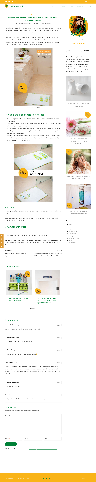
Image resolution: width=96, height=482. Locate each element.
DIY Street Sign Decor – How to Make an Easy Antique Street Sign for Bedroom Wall (47, 301)
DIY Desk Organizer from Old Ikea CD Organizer (16, 253)
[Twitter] (46, 479)
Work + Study (81, 6)
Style (71, 6)
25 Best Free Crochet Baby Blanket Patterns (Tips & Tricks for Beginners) (79, 141)
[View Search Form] (90, 6)
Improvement (73, 231)
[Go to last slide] (9, 288)
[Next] (58, 288)
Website (46, 438)
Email (27, 438)
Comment (8, 415)
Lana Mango (36, 23)
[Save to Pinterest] (2, 239)
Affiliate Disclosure (23, 478)
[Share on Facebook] (2, 236)
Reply (58, 325)
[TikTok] (12, 1)
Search (87, 50)
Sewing (29, 14)
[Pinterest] (15, 1)
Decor (33, 14)
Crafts (54, 6)
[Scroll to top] (92, 476)
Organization (73, 233)
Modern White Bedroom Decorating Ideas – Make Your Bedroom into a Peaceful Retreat (48, 253)
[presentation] (19, 282)
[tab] (30, 308)
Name (7, 438)
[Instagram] (6, 1)
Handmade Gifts (74, 238)
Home (63, 6)
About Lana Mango (78, 39)
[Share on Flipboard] (2, 246)
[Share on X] (2, 243)
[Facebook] (9, 1)
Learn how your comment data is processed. (43, 449)
